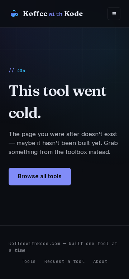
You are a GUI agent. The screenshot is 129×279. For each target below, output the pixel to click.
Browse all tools (40, 176)
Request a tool (64, 261)
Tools (29, 261)
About (100, 261)
